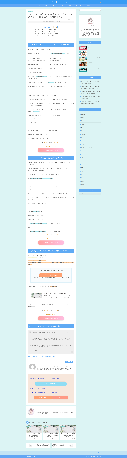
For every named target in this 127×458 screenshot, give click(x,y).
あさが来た (84, 114)
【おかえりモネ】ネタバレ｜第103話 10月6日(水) (47, 29)
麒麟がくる (84, 184)
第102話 (46, 142)
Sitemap (62, 5)
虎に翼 (82, 181)
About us (70, 5)
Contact (54, 5)
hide (55, 27)
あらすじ (30, 356)
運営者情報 (87, 5)
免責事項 (78, 5)
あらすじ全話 (43, 397)
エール (82, 144)
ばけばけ (83, 134)
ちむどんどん (84, 127)
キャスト (60, 397)
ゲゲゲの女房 (84, 151)
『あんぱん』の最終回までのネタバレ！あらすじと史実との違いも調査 (90, 102)
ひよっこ (83, 137)
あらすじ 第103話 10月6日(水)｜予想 (44, 35)
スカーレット (84, 157)
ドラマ (46, 5)
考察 (54, 356)
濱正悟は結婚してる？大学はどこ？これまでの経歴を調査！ (90, 97)
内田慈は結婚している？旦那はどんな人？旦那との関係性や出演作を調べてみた (90, 87)
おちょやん (84, 120)
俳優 (82, 171)
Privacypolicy (29, 456)
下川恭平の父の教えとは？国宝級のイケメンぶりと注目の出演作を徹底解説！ (90, 92)
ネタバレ (41, 356)
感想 (46, 356)
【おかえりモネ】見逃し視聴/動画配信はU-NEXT (46, 33)
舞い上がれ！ (84, 177)
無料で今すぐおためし (51, 275)
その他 (82, 124)
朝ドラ (50, 356)
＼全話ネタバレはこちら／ (51, 146)
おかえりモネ (30, 11)
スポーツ (83, 161)
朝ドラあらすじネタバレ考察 (63, 2)
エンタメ (39, 5)
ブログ (82, 167)
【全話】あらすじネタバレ (51, 150)
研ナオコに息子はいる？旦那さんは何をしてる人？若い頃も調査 (90, 82)
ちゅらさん (84, 130)
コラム (82, 154)
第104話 (56, 142)
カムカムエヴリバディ (86, 147)
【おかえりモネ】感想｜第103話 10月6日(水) (46, 31)
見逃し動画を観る (51, 383)
